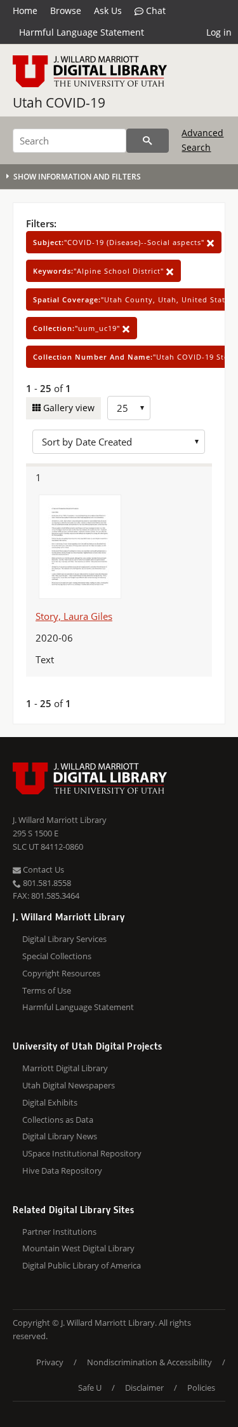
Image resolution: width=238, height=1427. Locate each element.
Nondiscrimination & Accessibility (149, 1362)
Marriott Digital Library (65, 1068)
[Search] (147, 141)
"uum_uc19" (77, 328)
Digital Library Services (64, 939)
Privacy (49, 1362)
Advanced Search (202, 140)
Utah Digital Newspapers (68, 1085)
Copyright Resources (61, 973)
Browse (65, 10)
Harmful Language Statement (81, 32)
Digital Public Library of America (81, 1265)
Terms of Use (46, 990)
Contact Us (42, 869)
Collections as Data (57, 1119)
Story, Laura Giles (74, 616)
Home (25, 10)
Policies (201, 1387)
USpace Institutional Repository (82, 1153)
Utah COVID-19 (59, 102)
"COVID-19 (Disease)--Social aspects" (120, 242)
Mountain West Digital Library (78, 1248)
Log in (219, 32)
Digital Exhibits (49, 1102)
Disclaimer (144, 1387)
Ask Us (108, 10)
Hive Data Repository (62, 1170)
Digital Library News (59, 1136)
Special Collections (56, 956)
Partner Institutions (59, 1231)
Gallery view (68, 408)
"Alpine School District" (99, 271)
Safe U (90, 1387)
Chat (154, 10)
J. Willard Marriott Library (60, 820)
